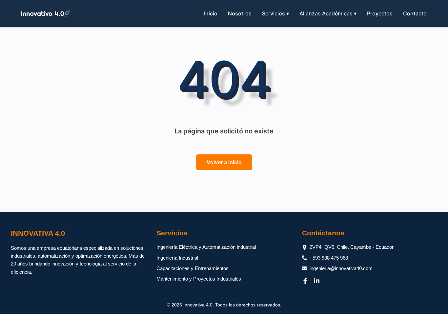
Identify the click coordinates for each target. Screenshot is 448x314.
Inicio (210, 13)
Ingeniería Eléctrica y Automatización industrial (206, 247)
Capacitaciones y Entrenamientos (192, 268)
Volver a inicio (224, 162)
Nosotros (240, 13)
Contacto (415, 13)
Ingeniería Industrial (177, 258)
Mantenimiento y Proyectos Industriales (198, 279)
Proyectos (380, 13)
